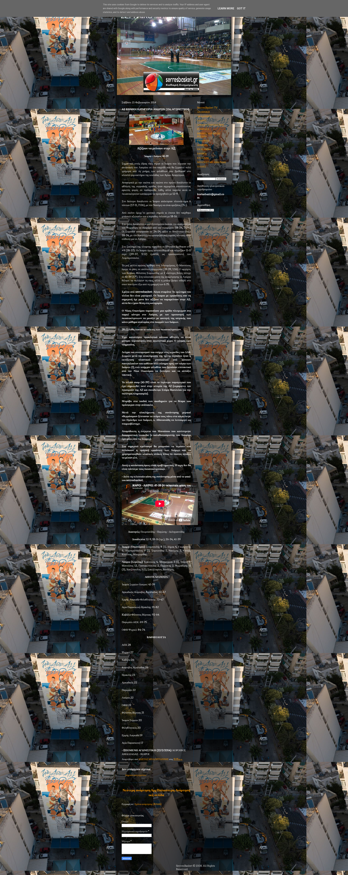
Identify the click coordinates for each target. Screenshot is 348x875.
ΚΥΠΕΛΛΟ (203, 157)
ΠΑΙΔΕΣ (201, 166)
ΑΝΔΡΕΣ (201, 120)
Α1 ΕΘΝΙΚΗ (203, 111)
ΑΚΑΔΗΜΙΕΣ (204, 116)
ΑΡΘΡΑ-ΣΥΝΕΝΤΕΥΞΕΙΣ (210, 124)
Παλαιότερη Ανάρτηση (173, 790)
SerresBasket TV (207, 107)
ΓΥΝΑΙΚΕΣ (203, 140)
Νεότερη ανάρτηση (136, 790)
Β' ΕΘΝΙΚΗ (203, 129)
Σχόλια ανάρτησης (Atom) (148, 804)
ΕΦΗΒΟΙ (201, 153)
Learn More (226, 8)
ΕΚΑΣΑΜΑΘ (204, 149)
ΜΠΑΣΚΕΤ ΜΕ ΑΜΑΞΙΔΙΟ (211, 162)
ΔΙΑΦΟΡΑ (202, 145)
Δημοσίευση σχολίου (135, 775)
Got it (241, 8)
